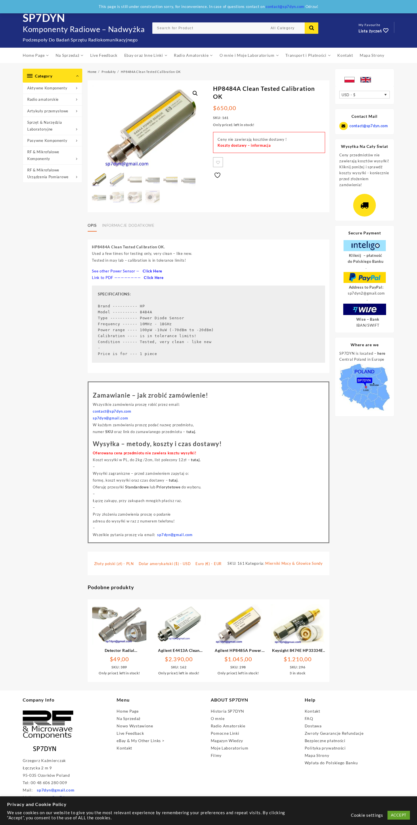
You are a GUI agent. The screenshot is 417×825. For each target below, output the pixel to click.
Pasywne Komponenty (47, 140)
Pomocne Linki (225, 733)
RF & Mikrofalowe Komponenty (43, 155)
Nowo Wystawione (135, 725)
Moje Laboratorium (229, 748)
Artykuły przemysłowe (47, 111)
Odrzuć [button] (312, 6)
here (381, 353)
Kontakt (124, 748)
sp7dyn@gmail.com (174, 534)
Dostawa (313, 725)
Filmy (216, 755)
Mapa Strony (317, 755)
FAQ (309, 718)
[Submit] (311, 28)
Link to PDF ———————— (127, 277)
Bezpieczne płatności (325, 740)
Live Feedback (130, 733)
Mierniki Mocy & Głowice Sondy (294, 563)
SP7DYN (44, 17)
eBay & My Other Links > (140, 740)
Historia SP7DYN (228, 711)
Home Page (127, 711)
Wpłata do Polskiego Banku (331, 762)
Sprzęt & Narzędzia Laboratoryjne (44, 125)
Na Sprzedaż (128, 718)
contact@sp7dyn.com (368, 125)
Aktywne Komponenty (47, 88)
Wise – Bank (367, 319)
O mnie (218, 718)
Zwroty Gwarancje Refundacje (334, 733)
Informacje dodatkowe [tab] (128, 225)
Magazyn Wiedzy (227, 740)
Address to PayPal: (366, 287)
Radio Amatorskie (228, 725)
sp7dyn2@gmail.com (366, 293)
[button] (195, 93)
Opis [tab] (92, 225)
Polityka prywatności (325, 748)
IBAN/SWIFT (368, 325)
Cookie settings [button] (367, 815)
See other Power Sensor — (127, 271)
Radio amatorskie (43, 99)
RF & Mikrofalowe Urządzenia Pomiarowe (48, 173)
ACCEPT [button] (399, 815)
